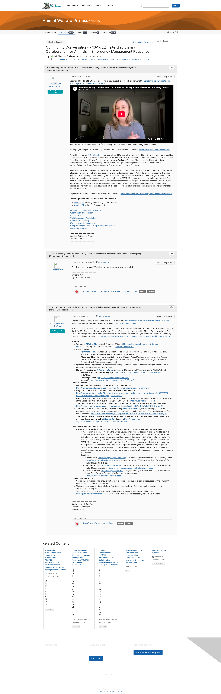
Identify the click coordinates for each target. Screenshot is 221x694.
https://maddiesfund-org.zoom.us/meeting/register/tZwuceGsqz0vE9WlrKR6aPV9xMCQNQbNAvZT (119, 406)
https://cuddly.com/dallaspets (142, 401)
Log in (175, 5)
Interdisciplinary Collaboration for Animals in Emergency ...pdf (110, 291)
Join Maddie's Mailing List (148, 652)
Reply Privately (168, 77)
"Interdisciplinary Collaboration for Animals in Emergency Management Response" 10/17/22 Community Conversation (81, 557)
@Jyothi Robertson (131, 408)
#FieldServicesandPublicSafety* (84, 218)
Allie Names (159, 557)
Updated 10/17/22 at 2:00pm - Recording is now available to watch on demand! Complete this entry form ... (104, 59)
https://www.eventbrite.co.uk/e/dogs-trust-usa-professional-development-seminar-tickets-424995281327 (122, 393)
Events (95, 32)
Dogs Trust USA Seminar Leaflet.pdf (99, 523)
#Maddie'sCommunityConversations (85, 210)
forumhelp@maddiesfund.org (61, 657)
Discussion (66, 32)
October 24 (79, 202)
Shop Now (96, 658)
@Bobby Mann (92, 344)
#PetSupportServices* (79, 228)
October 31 (79, 205)
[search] (143, 5)
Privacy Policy (103, 683)
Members (109, 32)
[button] (72, 5)
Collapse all (149, 42)
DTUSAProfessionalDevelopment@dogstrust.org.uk (99, 395)
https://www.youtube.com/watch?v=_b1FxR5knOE (112, 380)
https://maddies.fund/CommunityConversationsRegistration (146, 194)
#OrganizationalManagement (82, 223)
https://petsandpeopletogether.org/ (113, 377)
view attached (104, 262)
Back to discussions (56, 42)
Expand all (137, 42)
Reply (159, 77)
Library (82, 32)
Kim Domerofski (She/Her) (81, 620)
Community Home (49, 32)
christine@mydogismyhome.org (112, 458)
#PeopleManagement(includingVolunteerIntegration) (92, 226)
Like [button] (171, 67)
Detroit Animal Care (125, 346)
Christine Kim (57, 270)
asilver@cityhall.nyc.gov (112, 465)
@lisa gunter (109, 419)
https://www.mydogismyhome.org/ (100, 460)
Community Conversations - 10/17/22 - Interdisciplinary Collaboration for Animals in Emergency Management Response (109, 557)
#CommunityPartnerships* (81, 213)
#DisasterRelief (76, 215)
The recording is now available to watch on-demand (147, 321)
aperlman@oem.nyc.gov (112, 470)
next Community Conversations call (154, 150)
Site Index (92, 683)
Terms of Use (115, 683)
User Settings (127, 683)
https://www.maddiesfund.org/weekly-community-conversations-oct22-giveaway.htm (133, 336)
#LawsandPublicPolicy (79, 220)
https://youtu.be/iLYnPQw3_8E (127, 323)
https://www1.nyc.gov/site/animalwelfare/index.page (130, 468)
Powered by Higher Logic (110, 691)
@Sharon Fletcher (105, 370)
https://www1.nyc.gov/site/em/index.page (103, 476)
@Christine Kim (94, 155)
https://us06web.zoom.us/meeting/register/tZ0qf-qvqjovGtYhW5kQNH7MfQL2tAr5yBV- (129, 414)
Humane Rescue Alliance (134, 344)
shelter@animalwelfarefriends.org (91, 494)
